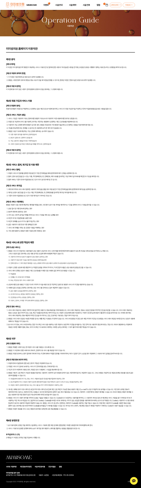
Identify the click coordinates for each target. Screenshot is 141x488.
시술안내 (58, 5)
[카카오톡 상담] (134, 481)
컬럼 (98, 5)
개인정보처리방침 (26, 467)
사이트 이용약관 (11, 467)
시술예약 (72, 5)
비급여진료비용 (40, 467)
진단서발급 (52, 467)
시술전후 (86, 5)
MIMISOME (32, 5)
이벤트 (46, 5)
